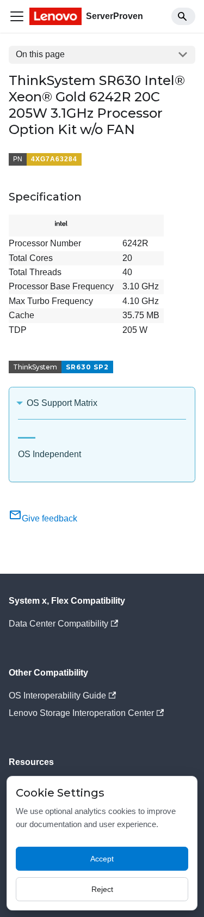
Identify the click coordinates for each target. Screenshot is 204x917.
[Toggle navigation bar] (17, 16)
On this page (40, 54)
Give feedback (49, 518)
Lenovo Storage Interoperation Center (81, 713)
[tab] (26, 433)
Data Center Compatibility (58, 623)
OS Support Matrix (62, 403)
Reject (102, 889)
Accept (102, 858)
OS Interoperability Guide (57, 695)
